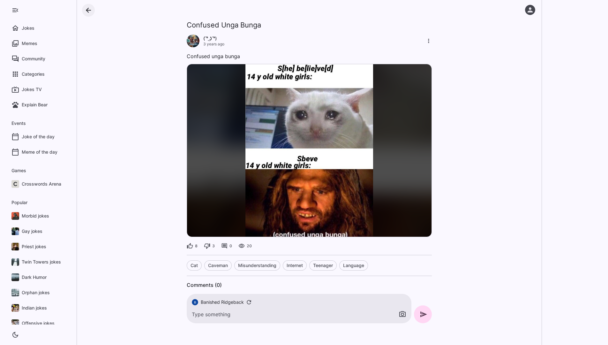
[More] (428, 41)
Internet (295, 265)
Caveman (218, 265)
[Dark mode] (15, 334)
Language (353, 265)
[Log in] (530, 10)
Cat (194, 265)
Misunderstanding (257, 265)
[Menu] (15, 10)
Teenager (323, 265)
